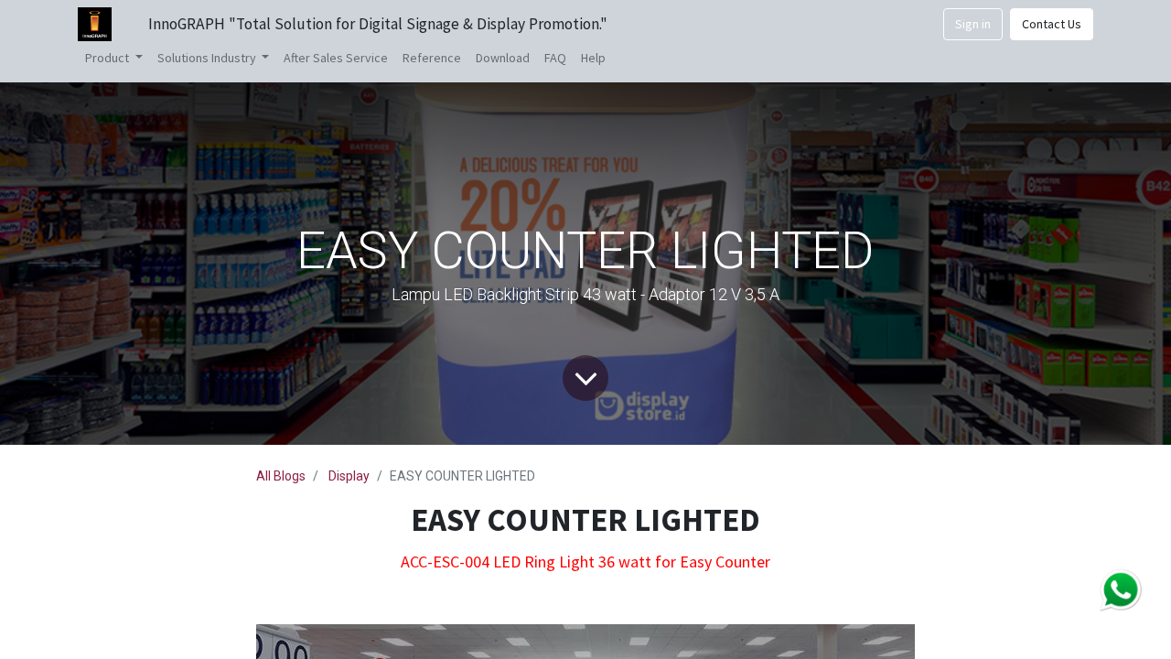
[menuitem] (335, 58)
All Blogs (281, 476)
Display (349, 476)
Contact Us (1051, 24)
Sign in (973, 24)
